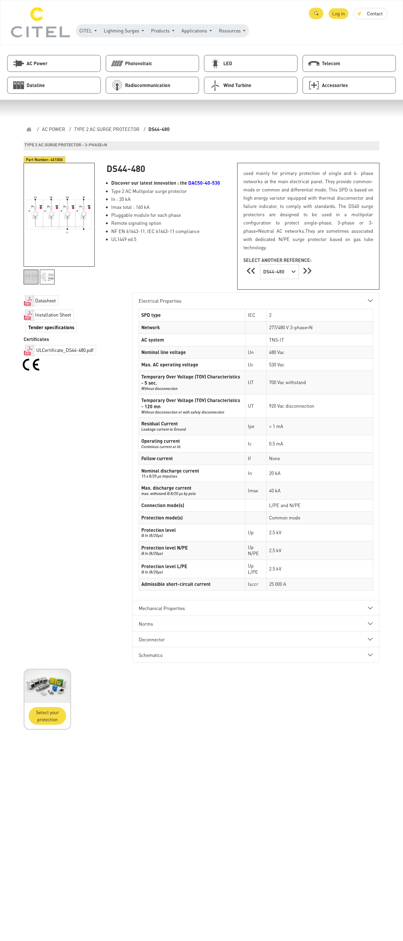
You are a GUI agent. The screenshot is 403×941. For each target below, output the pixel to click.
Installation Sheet (53, 315)
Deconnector (152, 639)
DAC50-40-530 (204, 183)
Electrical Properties (160, 301)
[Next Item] (307, 270)
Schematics (151, 655)
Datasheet (45, 300)
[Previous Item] (251, 270)
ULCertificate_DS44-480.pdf (64, 350)
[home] (29, 129)
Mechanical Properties (162, 608)
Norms (146, 624)
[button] (316, 13)
